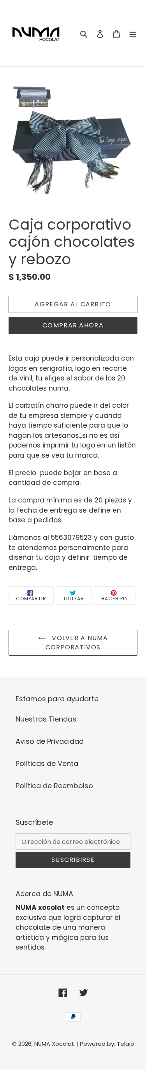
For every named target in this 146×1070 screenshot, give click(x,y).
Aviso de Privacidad (50, 741)
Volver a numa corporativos (77, 642)
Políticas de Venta (47, 763)
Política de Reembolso (54, 786)
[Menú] (133, 33)
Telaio (125, 1044)
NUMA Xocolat (54, 1044)
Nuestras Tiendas (46, 719)
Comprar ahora (73, 325)
